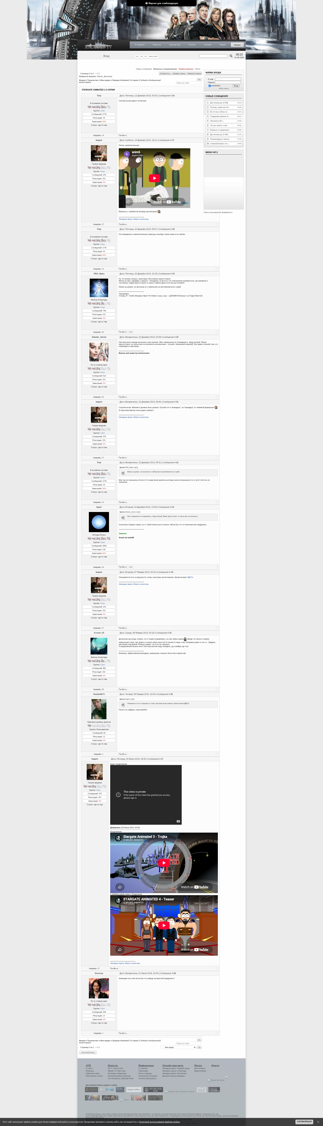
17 (173, 140)
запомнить (215, 86)
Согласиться (304, 1121)
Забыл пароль (224, 88)
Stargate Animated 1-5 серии (125, 80)
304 (103, 379)
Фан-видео (105, 80)
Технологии (143, 1076)
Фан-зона (121, 1071)
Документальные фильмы (173, 1076)
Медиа (223, 45)
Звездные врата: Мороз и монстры (134, 219)
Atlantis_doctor (99, 337)
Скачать (192, 45)
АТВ (88, 1065)
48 (104, 118)
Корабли (153, 1076)
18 (173, 229)
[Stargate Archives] (133, 1092)
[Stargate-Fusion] (213, 1092)
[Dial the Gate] (119, 1092)
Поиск (197, 69)
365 (103, 672)
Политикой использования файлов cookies (159, 1122)
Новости (157, 45)
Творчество (92, 80)
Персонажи (143, 1071)
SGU (121, 1068)
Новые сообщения (144, 69)
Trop (99, 95)
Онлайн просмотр (172, 1065)
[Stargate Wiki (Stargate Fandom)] (179, 1092)
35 (103, 332)
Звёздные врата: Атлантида (174, 1071)
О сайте (89, 1068)
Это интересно (114, 1078)
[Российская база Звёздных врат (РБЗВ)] (109, 1100)
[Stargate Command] (90, 1092)
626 (103, 314)
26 (171, 694)
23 (173, 507)
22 (177, 462)
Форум (237, 45)
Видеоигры (122, 1073)
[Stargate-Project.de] (200, 1092)
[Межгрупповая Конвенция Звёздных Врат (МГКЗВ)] (91, 1100)
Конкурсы (90, 1071)
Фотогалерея (199, 1068)
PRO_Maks (99, 274)
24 (172, 572)
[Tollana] (124, 1100)
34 (103, 567)
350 (103, 179)
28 (103, 689)
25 (170, 633)
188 (103, 549)
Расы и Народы (145, 1073)
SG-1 (110, 1068)
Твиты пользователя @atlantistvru (218, 212)
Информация (146, 1065)
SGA (115, 1068)
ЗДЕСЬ (190, 577)
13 (104, 737)
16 (173, 95)
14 (103, 135)
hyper (99, 507)
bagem (99, 140)
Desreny (99, 973)
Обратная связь (93, 1073)
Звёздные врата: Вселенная (174, 1073)
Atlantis (100, 76)
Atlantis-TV (112, 1071)
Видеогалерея (200, 1071)
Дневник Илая (127, 1078)
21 (177, 402)
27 (103, 224)
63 (103, 397)
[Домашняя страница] (131, 331)
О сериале (140, 45)
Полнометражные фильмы (119, 1076)
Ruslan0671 (99, 694)
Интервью (112, 1073)
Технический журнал (147, 1078)
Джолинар (108, 76)
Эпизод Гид (174, 45)
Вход (106, 56)
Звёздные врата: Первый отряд (175, 1068)
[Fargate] (137, 1100)
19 (173, 274)
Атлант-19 (99, 633)
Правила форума (185, 69)
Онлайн (207, 45)
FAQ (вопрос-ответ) (94, 1076)
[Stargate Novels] (152, 1092)
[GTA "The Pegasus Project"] (154, 1100)
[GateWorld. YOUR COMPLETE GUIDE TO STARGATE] (106, 1092)
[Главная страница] (98, 45)
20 (177, 337)
